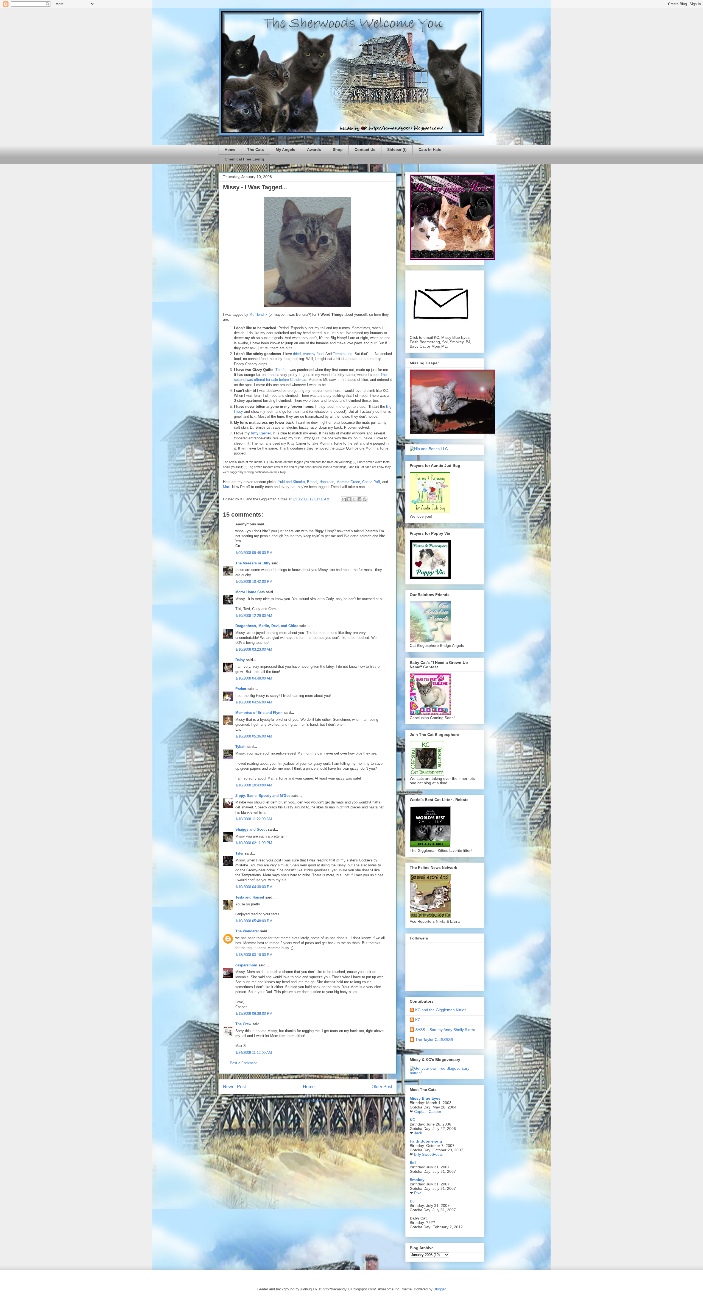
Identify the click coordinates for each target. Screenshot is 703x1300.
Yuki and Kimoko (291, 482)
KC (417, 1020)
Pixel (418, 1193)
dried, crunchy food (308, 354)
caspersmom (246, 965)
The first (282, 370)
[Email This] (344, 499)
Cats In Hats (430, 149)
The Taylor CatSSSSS (434, 1039)
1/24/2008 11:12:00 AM (253, 1052)
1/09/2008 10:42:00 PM (253, 582)
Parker (240, 689)
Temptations (342, 354)
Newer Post (234, 1086)
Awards (314, 149)
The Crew (243, 1024)
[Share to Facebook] (359, 499)
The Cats (255, 149)
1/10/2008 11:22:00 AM (253, 819)
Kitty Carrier (261, 433)
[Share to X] (354, 499)
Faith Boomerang (426, 1141)
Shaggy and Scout (251, 829)
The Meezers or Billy (252, 563)
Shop (338, 149)
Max (226, 487)
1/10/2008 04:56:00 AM (253, 702)
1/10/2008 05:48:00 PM (253, 921)
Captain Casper (427, 1111)
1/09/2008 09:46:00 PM (253, 553)
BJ (412, 1201)
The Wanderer (247, 931)
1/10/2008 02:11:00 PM (253, 843)
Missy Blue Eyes (425, 1098)
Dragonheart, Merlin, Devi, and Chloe (266, 626)
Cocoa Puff (371, 482)
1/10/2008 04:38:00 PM (253, 887)
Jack (418, 1133)
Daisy (240, 660)
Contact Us (365, 149)
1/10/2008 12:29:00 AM (253, 616)
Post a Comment (243, 1063)
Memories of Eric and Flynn (259, 713)
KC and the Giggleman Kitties (440, 1010)
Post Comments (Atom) (318, 1101)
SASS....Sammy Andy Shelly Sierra (445, 1029)
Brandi (312, 482)
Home (230, 149)
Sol (413, 1162)
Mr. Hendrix (258, 314)
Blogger (439, 1289)
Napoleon (326, 482)
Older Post (382, 1086)
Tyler (239, 853)
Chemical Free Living (244, 159)
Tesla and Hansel (249, 897)
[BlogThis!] (349, 499)
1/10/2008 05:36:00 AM (253, 736)
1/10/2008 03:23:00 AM (253, 649)
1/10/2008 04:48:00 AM (253, 678)
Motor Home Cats (250, 592)
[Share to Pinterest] (364, 499)
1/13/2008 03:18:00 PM (253, 955)
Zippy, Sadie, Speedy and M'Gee (262, 796)
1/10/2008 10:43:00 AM (253, 785)
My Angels (285, 149)
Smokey (417, 1179)
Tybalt (240, 747)
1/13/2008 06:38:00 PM (253, 1013)
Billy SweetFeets (428, 1154)
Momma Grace (348, 482)
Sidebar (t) (397, 149)
